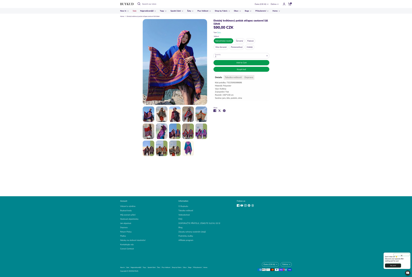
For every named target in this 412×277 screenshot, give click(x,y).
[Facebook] (238, 205)
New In (123, 11)
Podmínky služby (185, 236)
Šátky (219, 32)
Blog (180, 227)
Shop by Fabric (221, 11)
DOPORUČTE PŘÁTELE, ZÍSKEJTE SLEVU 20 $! (199, 223)
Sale (134, 11)
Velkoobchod (184, 215)
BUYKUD (135, 271)
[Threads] (252, 205)
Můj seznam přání (127, 215)
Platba (123, 236)
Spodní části (175, 11)
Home (275, 11)
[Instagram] (245, 205)
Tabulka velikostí (185, 210)
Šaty (189, 11)
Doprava (124, 227)
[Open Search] (139, 4)
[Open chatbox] (407, 272)
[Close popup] (402, 254)
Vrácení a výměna (127, 206)
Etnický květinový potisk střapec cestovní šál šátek (143, 16)
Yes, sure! (393, 265)
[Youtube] (241, 205)
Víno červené (221, 47)
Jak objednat (125, 223)
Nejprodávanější (147, 11)
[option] (175, 62)
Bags (247, 11)
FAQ (180, 219)
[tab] (219, 77)
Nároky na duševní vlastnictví (132, 240)
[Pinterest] (249, 205)
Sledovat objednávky (129, 219)
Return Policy (126, 231)
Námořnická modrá (223, 41)
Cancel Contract (127, 248)
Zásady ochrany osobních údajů (192, 231)
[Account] (284, 4)
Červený (239, 41)
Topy (162, 11)
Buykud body (126, 210)
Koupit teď (241, 69)
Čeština (273, 4)
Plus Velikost (203, 11)
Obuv (236, 11)
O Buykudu (183, 206)
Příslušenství (261, 11)
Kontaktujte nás (127, 244)
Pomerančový (236, 47)
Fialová (250, 41)
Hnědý (250, 47)
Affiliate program (185, 240)
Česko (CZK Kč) (260, 4)
